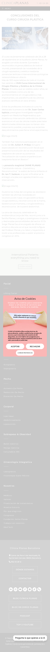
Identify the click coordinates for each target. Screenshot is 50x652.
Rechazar (35, 346)
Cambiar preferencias (25, 353)
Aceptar (15, 346)
